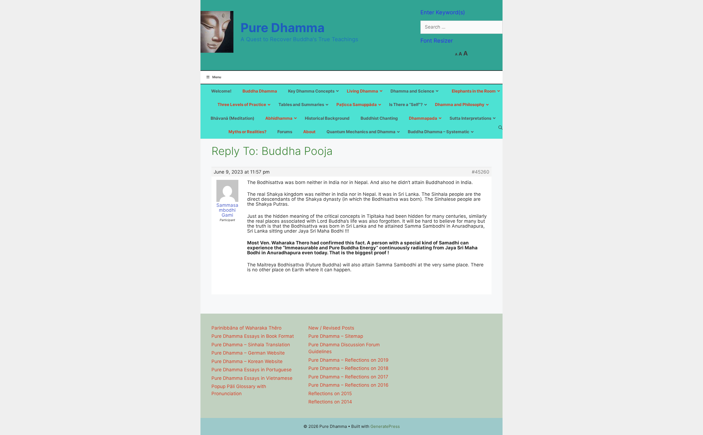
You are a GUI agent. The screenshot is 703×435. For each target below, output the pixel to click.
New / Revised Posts (331, 328)
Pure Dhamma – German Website (248, 353)
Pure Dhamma (283, 27)
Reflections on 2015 (330, 393)
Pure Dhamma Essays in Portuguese (251, 369)
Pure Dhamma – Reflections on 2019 (348, 360)
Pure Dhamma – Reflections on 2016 (348, 385)
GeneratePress (385, 426)
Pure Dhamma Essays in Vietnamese (251, 378)
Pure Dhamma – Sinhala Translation (250, 344)
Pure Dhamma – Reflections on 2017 (348, 377)
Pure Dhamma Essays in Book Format (252, 336)
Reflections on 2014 (330, 402)
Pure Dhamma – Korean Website (247, 361)
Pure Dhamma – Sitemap (335, 336)
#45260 (480, 171)
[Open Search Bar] (500, 127)
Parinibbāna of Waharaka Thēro (246, 328)
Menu (216, 77)
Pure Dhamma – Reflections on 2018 (348, 368)
